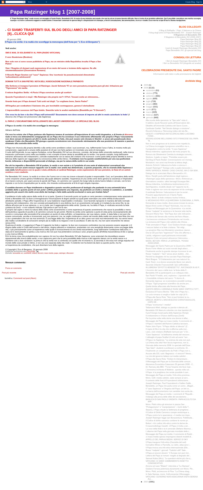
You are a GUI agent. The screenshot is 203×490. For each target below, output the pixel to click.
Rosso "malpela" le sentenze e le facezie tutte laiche (168, 211)
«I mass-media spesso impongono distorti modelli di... (169, 437)
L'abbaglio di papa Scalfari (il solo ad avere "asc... (167, 337)
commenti (27, 253)
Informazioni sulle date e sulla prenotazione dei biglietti (177, 74)
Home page (68, 273)
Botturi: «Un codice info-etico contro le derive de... (167, 423)
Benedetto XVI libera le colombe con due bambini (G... (169, 310)
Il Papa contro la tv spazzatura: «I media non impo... (168, 415)
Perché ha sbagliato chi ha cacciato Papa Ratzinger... (169, 257)
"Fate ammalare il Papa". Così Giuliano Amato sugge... (169, 225)
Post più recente (9, 273)
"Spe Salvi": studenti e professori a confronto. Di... (167, 348)
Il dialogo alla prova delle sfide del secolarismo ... (167, 397)
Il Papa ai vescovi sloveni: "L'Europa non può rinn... (168, 453)
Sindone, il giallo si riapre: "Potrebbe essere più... (167, 157)
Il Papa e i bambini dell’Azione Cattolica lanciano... (167, 324)
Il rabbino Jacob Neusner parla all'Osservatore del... (168, 123)
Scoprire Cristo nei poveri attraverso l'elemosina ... (168, 238)
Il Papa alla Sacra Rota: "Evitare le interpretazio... (167, 359)
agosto (149, 98)
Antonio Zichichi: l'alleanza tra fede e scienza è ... (167, 165)
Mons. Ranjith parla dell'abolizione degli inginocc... (168, 176)
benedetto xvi (18, 253)
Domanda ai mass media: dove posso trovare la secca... (170, 203)
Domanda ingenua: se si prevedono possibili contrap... (169, 281)
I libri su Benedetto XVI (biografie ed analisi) (182, 63)
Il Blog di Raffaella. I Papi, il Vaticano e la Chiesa (180, 30)
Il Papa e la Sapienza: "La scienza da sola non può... (169, 340)
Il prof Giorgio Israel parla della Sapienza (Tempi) (167, 313)
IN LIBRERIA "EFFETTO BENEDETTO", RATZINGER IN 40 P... (173, 267)
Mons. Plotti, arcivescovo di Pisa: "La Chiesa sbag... (168, 471)
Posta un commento (13, 268)
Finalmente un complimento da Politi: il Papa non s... (169, 351)
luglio (148, 101)
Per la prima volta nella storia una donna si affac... (167, 318)
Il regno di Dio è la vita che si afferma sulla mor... (167, 329)
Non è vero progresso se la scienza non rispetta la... (168, 143)
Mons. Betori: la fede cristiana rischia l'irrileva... (166, 197)
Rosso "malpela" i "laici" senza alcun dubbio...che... (168, 254)
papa (56, 253)
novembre (150, 90)
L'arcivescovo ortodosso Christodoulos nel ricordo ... (168, 219)
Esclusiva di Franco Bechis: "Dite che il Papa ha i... (168, 292)
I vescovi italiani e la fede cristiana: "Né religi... (166, 227)
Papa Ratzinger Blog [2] (190, 46)
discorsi (41, 253)
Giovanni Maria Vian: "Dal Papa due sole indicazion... (169, 214)
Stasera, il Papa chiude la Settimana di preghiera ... (168, 410)
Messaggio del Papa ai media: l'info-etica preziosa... (168, 375)
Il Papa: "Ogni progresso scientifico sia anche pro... (168, 283)
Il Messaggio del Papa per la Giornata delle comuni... (169, 361)
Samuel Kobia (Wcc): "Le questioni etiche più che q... (169, 458)
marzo (149, 112)
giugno (149, 104)
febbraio (150, 115)
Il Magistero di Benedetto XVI (187, 35)
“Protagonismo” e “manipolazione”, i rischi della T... (168, 407)
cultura (34, 253)
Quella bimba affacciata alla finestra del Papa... (166, 286)
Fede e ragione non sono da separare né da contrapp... (170, 189)
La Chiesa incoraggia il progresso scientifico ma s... (168, 146)
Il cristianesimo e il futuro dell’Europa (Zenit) (165, 316)
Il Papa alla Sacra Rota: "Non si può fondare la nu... (168, 297)
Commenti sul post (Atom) (24, 278)
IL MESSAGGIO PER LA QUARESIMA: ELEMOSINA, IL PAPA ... (173, 200)
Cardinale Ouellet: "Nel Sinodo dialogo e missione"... (168, 128)
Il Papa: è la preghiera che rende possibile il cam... (168, 372)
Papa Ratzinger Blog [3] (190, 44)
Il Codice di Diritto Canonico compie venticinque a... (168, 412)
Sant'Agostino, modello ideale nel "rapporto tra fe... (168, 187)
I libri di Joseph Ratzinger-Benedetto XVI (183, 61)
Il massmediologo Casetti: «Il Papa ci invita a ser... (167, 426)
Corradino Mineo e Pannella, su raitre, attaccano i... (168, 445)
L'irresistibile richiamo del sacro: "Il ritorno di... (166, 278)
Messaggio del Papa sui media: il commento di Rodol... (170, 434)
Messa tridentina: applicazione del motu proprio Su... (169, 151)
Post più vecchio (127, 273)
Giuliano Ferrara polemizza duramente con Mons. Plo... (170, 469)
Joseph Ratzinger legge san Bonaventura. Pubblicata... (170, 418)
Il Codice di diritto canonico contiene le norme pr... (167, 420)
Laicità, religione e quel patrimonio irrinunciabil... (167, 235)
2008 (146, 88)
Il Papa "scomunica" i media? (158, 305)
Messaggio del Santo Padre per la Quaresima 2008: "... (170, 246)
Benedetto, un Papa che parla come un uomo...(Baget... (170, 386)
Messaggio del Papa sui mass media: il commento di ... (170, 321)
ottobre (149, 93)
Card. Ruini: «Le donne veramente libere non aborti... (169, 262)
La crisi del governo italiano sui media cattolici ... (167, 356)
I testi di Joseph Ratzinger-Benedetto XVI (183, 48)
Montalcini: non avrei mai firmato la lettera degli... (167, 162)
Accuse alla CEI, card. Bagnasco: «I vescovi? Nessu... (169, 353)
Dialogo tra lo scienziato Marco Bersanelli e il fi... (167, 173)
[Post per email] (37, 251)
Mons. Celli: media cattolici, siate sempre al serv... (167, 378)
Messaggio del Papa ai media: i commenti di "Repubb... (170, 394)
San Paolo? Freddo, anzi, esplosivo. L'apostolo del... (169, 275)
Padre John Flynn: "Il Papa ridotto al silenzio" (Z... (167, 326)
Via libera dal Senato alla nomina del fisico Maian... (168, 216)
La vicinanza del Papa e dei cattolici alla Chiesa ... (167, 222)
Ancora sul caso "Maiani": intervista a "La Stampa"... (168, 466)
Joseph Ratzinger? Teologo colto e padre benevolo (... (169, 168)
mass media (48, 253)
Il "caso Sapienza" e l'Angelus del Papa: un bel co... (168, 388)
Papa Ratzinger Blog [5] (190, 39)
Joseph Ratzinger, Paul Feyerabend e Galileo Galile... (169, 383)
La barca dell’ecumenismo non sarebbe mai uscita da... (170, 391)
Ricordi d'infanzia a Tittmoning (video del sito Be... (167, 131)
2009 (146, 85)
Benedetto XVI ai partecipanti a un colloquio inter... (168, 273)
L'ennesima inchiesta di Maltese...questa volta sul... (168, 370)
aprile (148, 109)
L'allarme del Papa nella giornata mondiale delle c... (168, 431)
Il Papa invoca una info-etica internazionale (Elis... (167, 447)
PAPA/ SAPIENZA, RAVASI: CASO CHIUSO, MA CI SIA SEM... (172, 170)
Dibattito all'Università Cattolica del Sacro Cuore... (167, 126)
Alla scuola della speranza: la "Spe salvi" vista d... (167, 120)
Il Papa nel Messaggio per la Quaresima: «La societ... (169, 208)
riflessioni (69, 253)
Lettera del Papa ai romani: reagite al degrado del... (168, 455)
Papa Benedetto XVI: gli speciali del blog (183, 50)
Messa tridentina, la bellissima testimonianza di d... (168, 184)
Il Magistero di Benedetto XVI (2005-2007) (182, 37)
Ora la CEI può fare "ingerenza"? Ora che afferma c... (169, 233)
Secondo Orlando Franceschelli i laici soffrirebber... (168, 265)
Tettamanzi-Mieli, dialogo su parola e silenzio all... (167, 307)
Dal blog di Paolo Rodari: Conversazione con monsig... (169, 160)
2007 (146, 482)
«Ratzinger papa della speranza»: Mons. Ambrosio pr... (170, 179)
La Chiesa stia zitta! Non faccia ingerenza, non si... (168, 342)
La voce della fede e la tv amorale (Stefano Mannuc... (169, 429)
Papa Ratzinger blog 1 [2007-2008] (52, 12)
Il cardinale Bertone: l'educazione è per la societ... (167, 192)
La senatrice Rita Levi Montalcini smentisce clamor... (168, 230)
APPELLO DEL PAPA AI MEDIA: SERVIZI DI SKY (167, 439)
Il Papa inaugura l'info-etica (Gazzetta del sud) (166, 442)
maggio (149, 107)
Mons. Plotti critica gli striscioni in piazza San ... (166, 404)
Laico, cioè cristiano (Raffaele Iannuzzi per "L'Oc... (168, 332)
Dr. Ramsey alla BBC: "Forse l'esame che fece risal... (169, 367)
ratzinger (62, 253)
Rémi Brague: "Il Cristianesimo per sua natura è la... (168, 259)
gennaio (150, 117)
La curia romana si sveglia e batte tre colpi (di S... (167, 294)
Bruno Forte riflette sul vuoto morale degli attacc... (167, 248)
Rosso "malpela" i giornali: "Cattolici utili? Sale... (166, 450)
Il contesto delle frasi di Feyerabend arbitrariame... (168, 380)
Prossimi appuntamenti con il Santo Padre (164, 195)
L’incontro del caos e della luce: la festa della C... (167, 270)
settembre (150, 96)
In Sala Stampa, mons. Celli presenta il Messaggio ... (169, 474)
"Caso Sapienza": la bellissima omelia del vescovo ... (169, 334)
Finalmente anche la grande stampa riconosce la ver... (169, 251)
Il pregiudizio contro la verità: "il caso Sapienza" (166, 149)
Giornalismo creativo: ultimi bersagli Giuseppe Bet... (168, 181)
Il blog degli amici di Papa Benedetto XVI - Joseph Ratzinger (175, 33)
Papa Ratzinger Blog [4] (190, 41)
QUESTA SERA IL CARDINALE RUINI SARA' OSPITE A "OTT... (173, 289)
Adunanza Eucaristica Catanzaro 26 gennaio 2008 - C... (170, 364)
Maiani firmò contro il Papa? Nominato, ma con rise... (169, 206)
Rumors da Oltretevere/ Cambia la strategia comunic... (169, 154)
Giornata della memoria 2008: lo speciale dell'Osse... (169, 345)
